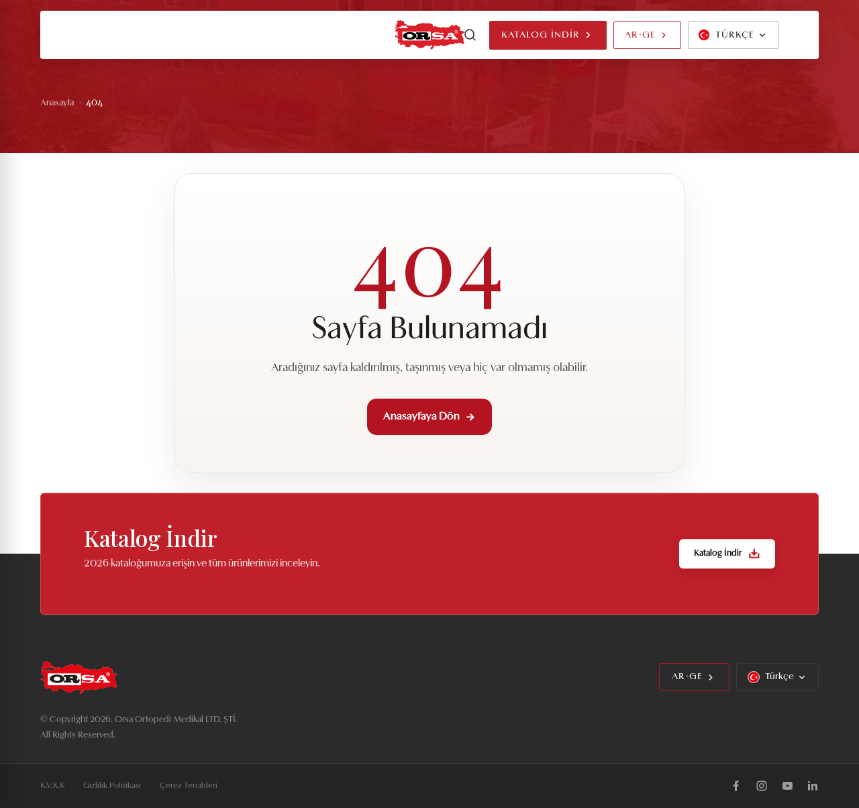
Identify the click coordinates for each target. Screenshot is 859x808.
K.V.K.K (52, 786)
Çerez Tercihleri (188, 786)
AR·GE (640, 35)
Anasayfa (57, 103)
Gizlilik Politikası (112, 786)
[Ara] (470, 35)
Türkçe (779, 677)
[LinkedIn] (813, 786)
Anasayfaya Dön (421, 416)
